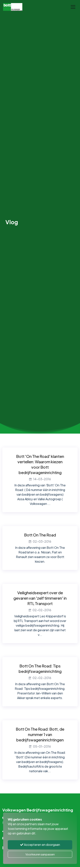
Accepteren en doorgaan (41, 845)
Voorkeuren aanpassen (40, 854)
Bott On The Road (40, 534)
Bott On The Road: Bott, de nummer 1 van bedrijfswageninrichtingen (40, 734)
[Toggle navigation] (73, 7)
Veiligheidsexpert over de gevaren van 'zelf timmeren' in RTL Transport (40, 598)
